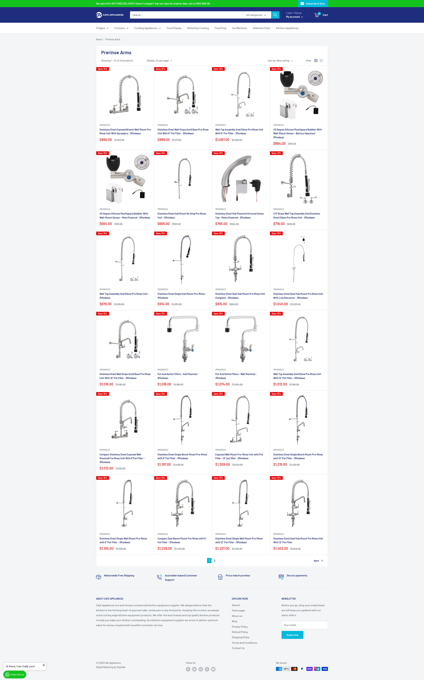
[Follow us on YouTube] (213, 669)
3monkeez (105, 125)
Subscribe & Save (315, 3)
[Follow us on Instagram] (200, 669)
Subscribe (292, 634)
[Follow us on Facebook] (188, 669)
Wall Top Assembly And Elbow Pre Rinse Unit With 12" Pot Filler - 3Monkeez (297, 375)
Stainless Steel (261, 28)
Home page (238, 610)
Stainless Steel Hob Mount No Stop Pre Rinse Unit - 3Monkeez (182, 215)
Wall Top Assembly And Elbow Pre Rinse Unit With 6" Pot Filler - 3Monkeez (239, 131)
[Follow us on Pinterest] (207, 669)
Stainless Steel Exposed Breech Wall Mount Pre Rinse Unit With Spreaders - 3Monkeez (125, 131)
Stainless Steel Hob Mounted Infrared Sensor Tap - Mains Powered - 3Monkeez (239, 215)
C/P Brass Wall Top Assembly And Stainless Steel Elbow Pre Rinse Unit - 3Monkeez (296, 215)
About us (237, 615)
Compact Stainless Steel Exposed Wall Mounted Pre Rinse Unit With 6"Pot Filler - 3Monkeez (122, 458)
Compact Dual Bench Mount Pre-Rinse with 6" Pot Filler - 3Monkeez (182, 540)
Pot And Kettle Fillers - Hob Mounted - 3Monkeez (178, 375)
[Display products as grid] (315, 60)
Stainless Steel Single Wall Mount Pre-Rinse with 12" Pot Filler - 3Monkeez (239, 540)
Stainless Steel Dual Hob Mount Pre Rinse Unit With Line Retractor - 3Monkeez (298, 295)
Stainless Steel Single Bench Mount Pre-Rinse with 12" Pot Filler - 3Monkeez (298, 456)
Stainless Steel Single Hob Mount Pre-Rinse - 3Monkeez (182, 295)
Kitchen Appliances (287, 28)
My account (293, 16)
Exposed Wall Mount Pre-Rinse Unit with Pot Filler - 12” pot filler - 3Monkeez (239, 456)
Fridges (100, 28)
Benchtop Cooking (198, 28)
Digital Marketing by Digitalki (110, 667)
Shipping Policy (241, 637)
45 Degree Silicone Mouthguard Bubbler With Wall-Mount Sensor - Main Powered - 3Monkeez (125, 215)
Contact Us (238, 647)
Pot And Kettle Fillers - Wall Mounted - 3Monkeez (236, 375)
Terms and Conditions (244, 642)
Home (99, 39)
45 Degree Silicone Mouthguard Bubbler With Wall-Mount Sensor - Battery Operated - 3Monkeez (297, 133)
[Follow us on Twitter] (194, 669)
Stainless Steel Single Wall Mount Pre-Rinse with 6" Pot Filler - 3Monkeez (123, 540)
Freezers (119, 28)
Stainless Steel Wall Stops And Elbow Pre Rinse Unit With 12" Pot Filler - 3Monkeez (125, 375)
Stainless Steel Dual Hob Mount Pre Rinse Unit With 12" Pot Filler (298, 540)
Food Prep (220, 28)
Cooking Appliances (145, 28)
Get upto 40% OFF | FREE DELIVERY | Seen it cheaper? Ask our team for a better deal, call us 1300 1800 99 (153, 3)
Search (236, 605)
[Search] (275, 15)
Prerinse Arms (113, 39)
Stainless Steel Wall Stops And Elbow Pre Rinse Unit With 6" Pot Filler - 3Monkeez (183, 131)
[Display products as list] (321, 60)
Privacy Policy (240, 626)
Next (316, 560)
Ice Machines (239, 28)
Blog (234, 621)
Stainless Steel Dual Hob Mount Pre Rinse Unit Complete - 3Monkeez (240, 295)
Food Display (174, 28)
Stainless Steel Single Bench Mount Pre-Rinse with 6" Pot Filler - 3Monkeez (182, 456)
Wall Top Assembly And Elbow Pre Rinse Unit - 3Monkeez (124, 295)
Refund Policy (240, 631)
